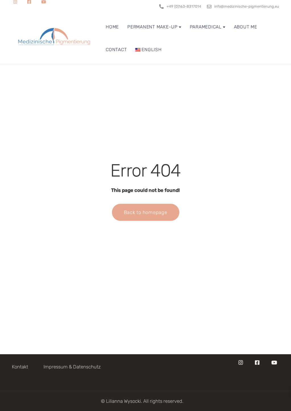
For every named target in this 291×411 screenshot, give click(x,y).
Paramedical (206, 27)
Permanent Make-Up (152, 27)
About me (245, 27)
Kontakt (20, 367)
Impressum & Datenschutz (72, 367)
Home (112, 27)
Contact (116, 49)
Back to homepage (145, 212)
